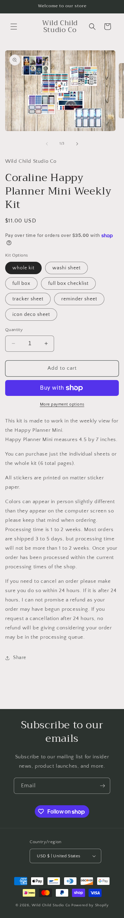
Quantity (14, 329)
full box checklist (68, 283)
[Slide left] (46, 143)
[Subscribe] (102, 786)
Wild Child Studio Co (51, 905)
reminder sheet (79, 299)
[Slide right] (77, 143)
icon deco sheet (31, 314)
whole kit (23, 268)
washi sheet (66, 268)
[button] (13, 26)
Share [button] (19, 657)
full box (21, 283)
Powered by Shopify (90, 905)
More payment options (62, 404)
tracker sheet (27, 299)
